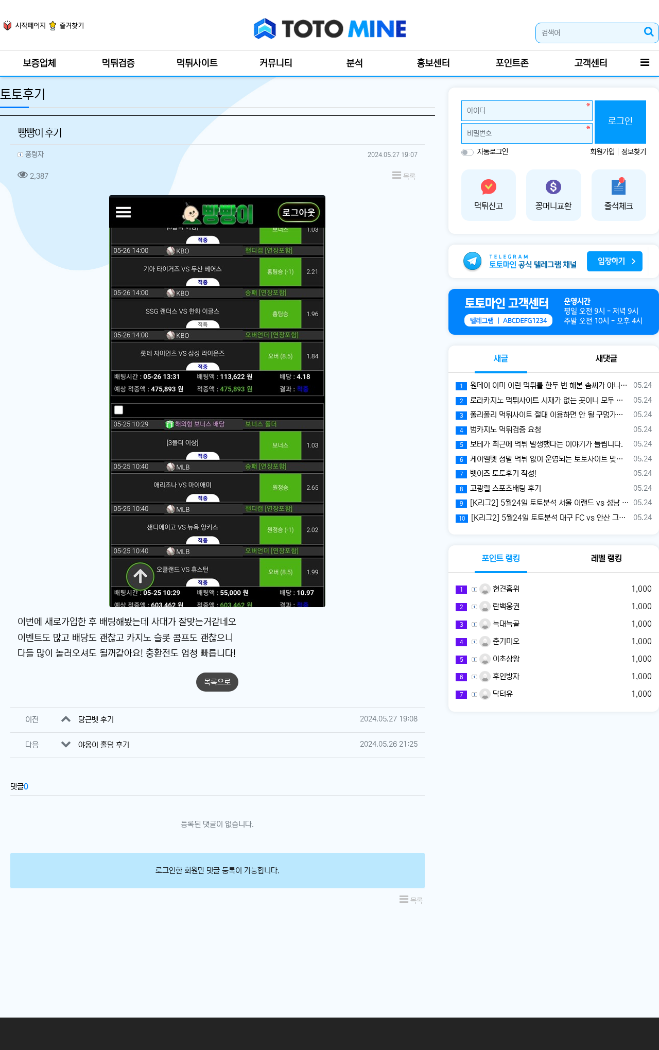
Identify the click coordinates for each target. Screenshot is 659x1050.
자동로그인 (492, 152)
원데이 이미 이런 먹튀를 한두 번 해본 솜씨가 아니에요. (545, 385)
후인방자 (505, 676)
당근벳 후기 (96, 719)
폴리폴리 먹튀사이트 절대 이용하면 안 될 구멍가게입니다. (545, 414)
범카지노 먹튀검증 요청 (500, 429)
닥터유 (502, 694)
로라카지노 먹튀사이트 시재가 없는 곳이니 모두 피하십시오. (545, 400)
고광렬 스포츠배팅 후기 (500, 488)
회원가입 (603, 152)
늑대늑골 (505, 623)
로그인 (620, 121)
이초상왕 (505, 659)
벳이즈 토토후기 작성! (498, 473)
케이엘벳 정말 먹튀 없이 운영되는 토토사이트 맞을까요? (545, 459)
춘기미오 (505, 641)
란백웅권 (505, 606)
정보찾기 (633, 152)
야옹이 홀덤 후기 (103, 745)
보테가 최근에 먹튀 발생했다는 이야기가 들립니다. (541, 444)
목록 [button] (408, 177)
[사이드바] (644, 63)
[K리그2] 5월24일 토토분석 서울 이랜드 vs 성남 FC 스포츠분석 (545, 502)
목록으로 (217, 682)
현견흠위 (505, 588)
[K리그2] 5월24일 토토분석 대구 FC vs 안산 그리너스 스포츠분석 (544, 517)
